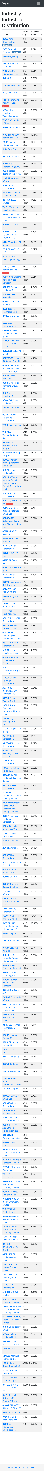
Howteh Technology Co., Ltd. (11, 1028)
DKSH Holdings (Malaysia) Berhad (11, 778)
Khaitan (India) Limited (10, 1267)
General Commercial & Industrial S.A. (11, 1007)
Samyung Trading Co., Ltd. (10, 753)
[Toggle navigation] (38, 3)
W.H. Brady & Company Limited (11, 1202)
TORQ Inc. (10, 1064)
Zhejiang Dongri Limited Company (11, 280)
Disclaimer (8, 1467)
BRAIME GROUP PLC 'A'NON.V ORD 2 (9, 1398)
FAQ (32, 1467)
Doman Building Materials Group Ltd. (10, 463)
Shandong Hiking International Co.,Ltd (11, 635)
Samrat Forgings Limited (11, 1219)
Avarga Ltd (11, 848)
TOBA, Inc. (10, 940)
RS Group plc (11, 1071)
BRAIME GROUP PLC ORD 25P (10, 1388)
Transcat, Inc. (11, 425)
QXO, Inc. (9, 78)
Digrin (5, 3)
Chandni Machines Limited (11, 1319)
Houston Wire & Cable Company (9, 982)
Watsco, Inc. (11, 85)
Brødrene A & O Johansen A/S (9, 691)
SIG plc (8, 1348)
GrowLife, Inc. (11, 1412)
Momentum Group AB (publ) (10, 445)
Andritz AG (11, 127)
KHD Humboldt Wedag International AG (10, 926)
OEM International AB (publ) (10, 333)
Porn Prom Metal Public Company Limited (11, 1184)
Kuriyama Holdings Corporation (10, 819)
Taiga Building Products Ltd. (10, 721)
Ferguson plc (11, 56)
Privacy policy (21, 1467)
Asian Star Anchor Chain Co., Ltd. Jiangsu (10, 368)
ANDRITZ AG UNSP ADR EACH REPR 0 (10, 235)
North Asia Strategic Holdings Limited (10, 1128)
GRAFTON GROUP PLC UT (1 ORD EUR (10, 343)
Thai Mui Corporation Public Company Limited (11, 1309)
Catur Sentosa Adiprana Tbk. (10, 901)
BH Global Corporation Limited (11, 1152)
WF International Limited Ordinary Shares (11, 795)
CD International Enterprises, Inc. (9, 1427)
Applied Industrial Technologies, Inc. (10, 113)
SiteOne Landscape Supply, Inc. (11, 259)
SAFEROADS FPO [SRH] (10, 1247)
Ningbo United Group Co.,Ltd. (11, 660)
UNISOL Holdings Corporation (9, 680)
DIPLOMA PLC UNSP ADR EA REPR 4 (11, 217)
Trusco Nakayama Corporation (9, 417)
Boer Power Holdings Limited (9, 1017)
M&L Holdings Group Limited (9, 1257)
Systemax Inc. (11, 407)
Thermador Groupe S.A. (11, 435)
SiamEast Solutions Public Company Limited (10, 1229)
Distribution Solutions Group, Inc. (10, 386)
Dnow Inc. (10, 316)
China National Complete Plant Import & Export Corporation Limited (11, 483)
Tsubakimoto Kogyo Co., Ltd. (11, 670)
